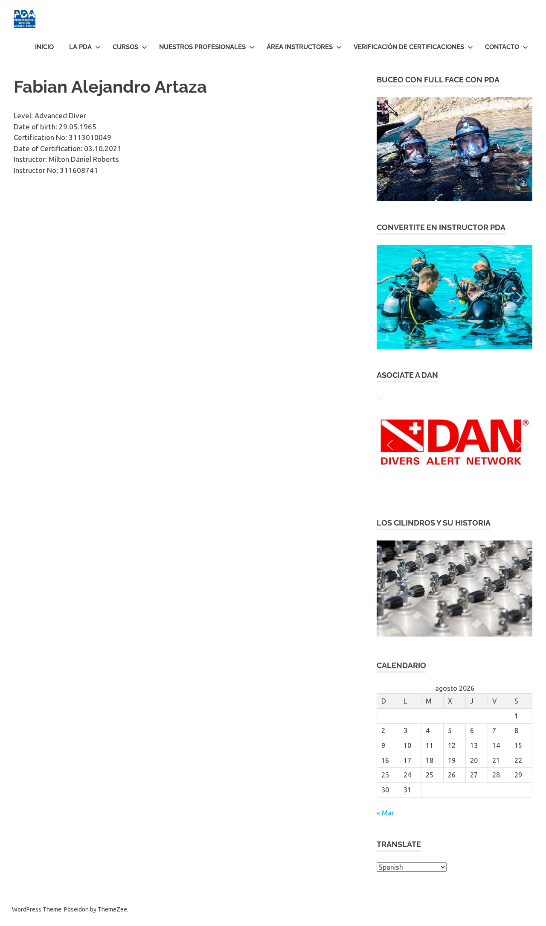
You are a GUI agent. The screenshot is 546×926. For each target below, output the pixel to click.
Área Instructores (300, 47)
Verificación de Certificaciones (409, 47)
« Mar (385, 813)
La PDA (80, 47)
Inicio (44, 47)
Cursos (125, 47)
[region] (454, 149)
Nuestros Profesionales (202, 47)
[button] (454, 149)
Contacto (502, 47)
